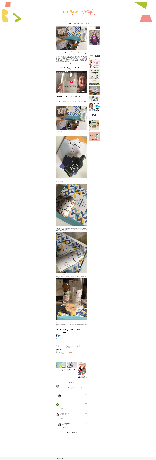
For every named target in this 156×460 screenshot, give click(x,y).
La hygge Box (58, 344)
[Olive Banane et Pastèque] (78, 11)
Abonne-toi (97, 55)
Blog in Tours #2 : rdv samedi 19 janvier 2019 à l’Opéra (65, 352)
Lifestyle (69, 23)
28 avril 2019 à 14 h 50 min (63, 404)
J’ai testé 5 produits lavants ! (61, 353)
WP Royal (61, 458)
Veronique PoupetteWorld (64, 413)
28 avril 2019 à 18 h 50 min (63, 414)
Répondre (86, 384)
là (59, 57)
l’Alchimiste (68, 229)
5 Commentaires (73, 54)
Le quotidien (88, 23)
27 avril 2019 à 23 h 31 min (65, 395)
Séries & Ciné (76, 23)
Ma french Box (64, 63)
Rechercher (97, 27)
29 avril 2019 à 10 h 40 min (65, 424)
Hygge (61, 56)
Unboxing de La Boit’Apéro (80, 344)
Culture (81, 23)
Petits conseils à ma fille (71, 369)
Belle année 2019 (59, 351)
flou (60, 403)
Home (65, 23)
